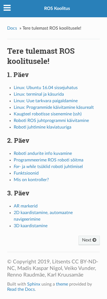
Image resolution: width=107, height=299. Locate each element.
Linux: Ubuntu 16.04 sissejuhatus (46, 88)
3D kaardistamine (30, 226)
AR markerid (26, 206)
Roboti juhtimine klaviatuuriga (42, 127)
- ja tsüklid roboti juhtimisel (48, 166)
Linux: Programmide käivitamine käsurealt (54, 107)
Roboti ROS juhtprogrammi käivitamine (51, 120)
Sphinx (33, 284)
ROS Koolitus (57, 8)
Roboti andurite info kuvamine (43, 153)
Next (87, 240)
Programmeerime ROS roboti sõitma (48, 160)
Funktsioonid (26, 173)
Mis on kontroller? (31, 180)
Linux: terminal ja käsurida (39, 94)
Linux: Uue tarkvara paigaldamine (46, 101)
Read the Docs (21, 289)
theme (62, 284)
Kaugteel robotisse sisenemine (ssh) (47, 114)
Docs (12, 28)
